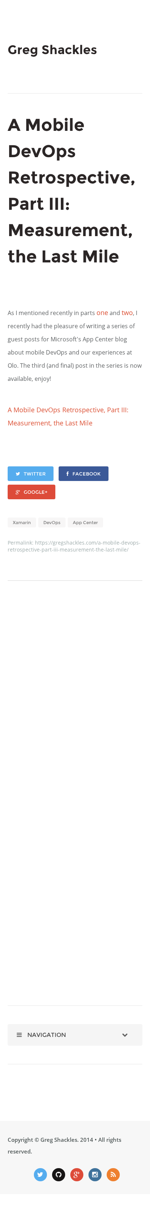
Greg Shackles (58, 1139)
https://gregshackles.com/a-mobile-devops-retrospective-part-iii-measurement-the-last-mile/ (74, 546)
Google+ (35, 492)
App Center (85, 522)
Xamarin (22, 522)
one (102, 312)
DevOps (51, 522)
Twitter (35, 474)
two (127, 312)
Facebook (86, 474)
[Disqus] (75, 697)
